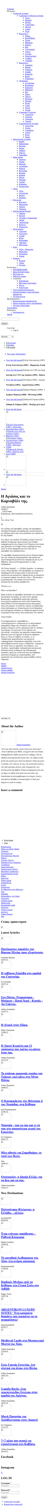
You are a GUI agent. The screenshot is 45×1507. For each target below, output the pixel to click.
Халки (27, 110)
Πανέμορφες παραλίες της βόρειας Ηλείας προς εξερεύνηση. (22, 950)
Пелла (21, 177)
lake (2, 916)
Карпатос (29, 88)
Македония (18, 157)
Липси (28, 97)
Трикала (22, 209)
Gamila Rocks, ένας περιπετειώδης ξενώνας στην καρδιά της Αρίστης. (19, 1392)
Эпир (15, 189)
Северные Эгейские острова (31, 16)
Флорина (23, 184)
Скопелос (29, 119)
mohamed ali (6, 883)
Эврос (21, 263)
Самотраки (29, 25)
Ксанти (22, 261)
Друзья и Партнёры (21, 305)
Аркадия (22, 231)
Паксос (22, 153)
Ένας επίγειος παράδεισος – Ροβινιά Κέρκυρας (18, 1235)
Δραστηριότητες (7, 867)
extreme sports (6, 901)
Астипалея (29, 83)
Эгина (27, 128)
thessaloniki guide (8, 905)
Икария (28, 20)
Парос (27, 36)
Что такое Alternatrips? (16, 354)
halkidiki (4, 894)
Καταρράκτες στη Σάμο (10, 896)
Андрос (28, 54)
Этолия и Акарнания (28, 218)
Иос (26, 47)
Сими (27, 105)
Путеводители (19, 297)
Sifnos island (6, 880)
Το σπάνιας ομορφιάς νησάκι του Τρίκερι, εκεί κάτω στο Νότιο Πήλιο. (21, 1077)
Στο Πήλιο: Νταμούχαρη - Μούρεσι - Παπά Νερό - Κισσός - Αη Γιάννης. (22, 1001)
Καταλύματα (6, 847)
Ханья (21, 256)
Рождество (23, 288)
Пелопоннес (18, 229)
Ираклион (23, 252)
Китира (22, 146)
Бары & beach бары (21, 272)
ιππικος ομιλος (7, 910)
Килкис (22, 173)
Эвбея (21, 220)
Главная (10, 9)
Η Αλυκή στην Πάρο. (14, 1024)
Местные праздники (27, 283)
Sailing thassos (7, 914)
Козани (22, 175)
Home (3, 489)
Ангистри (29, 126)
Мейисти (29, 90)
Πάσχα (3, 858)
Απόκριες (5, 851)
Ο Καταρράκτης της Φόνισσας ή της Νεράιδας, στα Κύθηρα (22, 1102)
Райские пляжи (19, 276)
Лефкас (22, 150)
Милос (28, 67)
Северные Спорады (27, 112)
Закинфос (23, 155)
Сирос (27, 52)
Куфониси (29, 79)
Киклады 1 (23, 34)
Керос (27, 76)
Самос (27, 29)
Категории (8, 840)
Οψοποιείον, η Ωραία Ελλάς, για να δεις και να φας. (21, 1178)
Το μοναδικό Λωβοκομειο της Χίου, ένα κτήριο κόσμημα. (19, 1259)
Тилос (27, 108)
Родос (27, 103)
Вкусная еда (18, 274)
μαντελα (4, 912)
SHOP (9, 314)
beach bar (5, 878)
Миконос (29, 43)
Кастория (23, 171)
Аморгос (28, 70)
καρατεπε (4, 907)
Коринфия (23, 240)
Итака (21, 148)
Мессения (23, 245)
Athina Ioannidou (23, 745)
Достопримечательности (23, 290)
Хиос (27, 31)
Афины (22, 213)
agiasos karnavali (7, 672)
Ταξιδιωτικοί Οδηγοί (9, 869)
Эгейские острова (20, 13)
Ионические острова (22, 139)
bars (2, 892)
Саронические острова (28, 123)
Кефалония (23, 144)
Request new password (13, 1504)
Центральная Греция (21, 211)
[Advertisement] (22, 816)
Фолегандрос (30, 56)
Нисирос (28, 99)
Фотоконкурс (18, 312)
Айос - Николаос (26, 249)
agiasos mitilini (7, 670)
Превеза (22, 198)
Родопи (22, 265)
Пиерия (22, 180)
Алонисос (29, 114)
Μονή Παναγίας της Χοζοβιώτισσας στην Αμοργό (19, 1418)
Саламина (29, 130)
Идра (27, 135)
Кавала (22, 168)
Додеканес (23, 81)
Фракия (16, 258)
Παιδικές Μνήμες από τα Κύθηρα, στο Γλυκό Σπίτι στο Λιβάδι (20, 1285)
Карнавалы (23, 281)
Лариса (22, 207)
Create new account (12, 1502)
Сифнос (28, 58)
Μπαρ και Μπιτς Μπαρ (10, 849)
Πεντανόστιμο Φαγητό (10, 856)
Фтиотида (23, 227)
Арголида (23, 234)
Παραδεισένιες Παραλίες (11, 862)
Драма (21, 162)
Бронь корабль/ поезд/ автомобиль (27, 303)
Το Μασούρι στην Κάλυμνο (12, 889)
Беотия (22, 216)
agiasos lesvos (6, 668)
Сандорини (30, 49)
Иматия (22, 164)
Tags (6, 843)
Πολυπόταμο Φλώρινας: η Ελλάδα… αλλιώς (17, 1211)
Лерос (27, 94)
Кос (26, 92)
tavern (3, 885)
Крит (15, 247)
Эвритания (23, 222)
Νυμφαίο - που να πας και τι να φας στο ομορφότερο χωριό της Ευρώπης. (21, 1128)
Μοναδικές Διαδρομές (10, 871)
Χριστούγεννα (6, 853)
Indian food (5, 903)
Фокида (22, 225)
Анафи (28, 72)
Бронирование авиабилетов (25, 301)
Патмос (28, 101)
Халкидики (24, 186)
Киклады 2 (23, 63)
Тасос (27, 18)
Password (6, 1490)
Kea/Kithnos (30, 38)
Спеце (27, 132)
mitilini (3, 666)
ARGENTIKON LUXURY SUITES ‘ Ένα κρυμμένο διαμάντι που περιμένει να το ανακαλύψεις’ (19, 1314)
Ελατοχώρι (5, 887)
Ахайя (21, 236)
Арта (21, 191)
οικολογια (5, 898)
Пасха (21, 285)
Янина (22, 195)
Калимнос (29, 85)
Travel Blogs (12, 308)
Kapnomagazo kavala (9, 874)
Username (6, 1483)
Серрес (22, 182)
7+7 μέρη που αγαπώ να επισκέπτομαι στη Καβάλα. (18, 1442)
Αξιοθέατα (5, 865)
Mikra (3, 876)
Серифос (28, 61)
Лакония (22, 243)
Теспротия (23, 193)
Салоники (23, 166)
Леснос (28, 27)
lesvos (3, 663)
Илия (21, 238)
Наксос (28, 45)
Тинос (27, 40)
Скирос (28, 121)
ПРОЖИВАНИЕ (20, 270)
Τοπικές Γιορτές (7, 860)
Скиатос (28, 117)
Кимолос (29, 74)
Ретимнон (23, 254)
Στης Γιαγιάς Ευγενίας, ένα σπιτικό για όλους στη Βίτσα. (19, 1366)
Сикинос (29, 65)
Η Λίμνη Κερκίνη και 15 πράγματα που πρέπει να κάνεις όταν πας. (20, 1049)
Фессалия (17, 200)
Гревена (22, 159)
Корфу (21, 141)
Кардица (22, 202)
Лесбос (28, 22)
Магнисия (23, 204)
